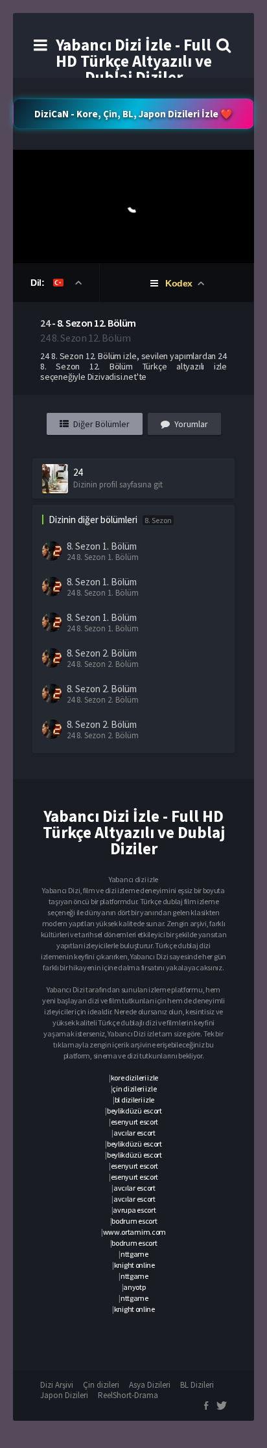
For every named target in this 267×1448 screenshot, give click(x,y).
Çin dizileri (101, 1384)
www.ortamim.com (135, 1232)
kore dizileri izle (135, 1077)
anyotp (134, 1287)
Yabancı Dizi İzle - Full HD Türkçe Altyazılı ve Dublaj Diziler (134, 61)
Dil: (38, 282)
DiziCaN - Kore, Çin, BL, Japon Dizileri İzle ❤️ (133, 114)
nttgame (134, 1254)
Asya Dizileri (149, 1384)
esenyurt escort (135, 1122)
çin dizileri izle (134, 1088)
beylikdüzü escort (134, 1110)
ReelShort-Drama (128, 1395)
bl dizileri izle (134, 1099)
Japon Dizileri (64, 1395)
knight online (134, 1265)
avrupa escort (134, 1210)
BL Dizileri (197, 1384)
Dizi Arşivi (56, 1384)
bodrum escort (134, 1221)
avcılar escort (134, 1133)
